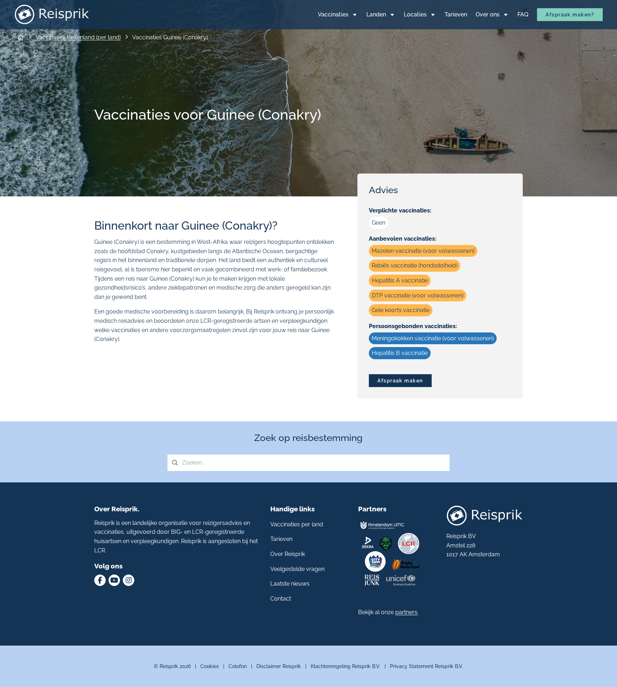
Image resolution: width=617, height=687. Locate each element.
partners (406, 612)
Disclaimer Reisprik (278, 666)
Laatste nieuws (290, 583)
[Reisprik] (51, 14)
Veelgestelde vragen (297, 569)
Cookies (209, 666)
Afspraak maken (400, 380)
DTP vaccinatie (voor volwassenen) (417, 295)
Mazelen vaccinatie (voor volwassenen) (423, 250)
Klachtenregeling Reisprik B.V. (345, 666)
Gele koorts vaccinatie (401, 310)
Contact (280, 598)
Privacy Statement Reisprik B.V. (426, 666)
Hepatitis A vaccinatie (400, 280)
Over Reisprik (287, 554)
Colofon (238, 666)
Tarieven (281, 539)
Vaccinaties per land (296, 524)
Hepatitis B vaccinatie (400, 353)
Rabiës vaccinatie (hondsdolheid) (414, 265)
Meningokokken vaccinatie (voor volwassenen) (433, 338)
